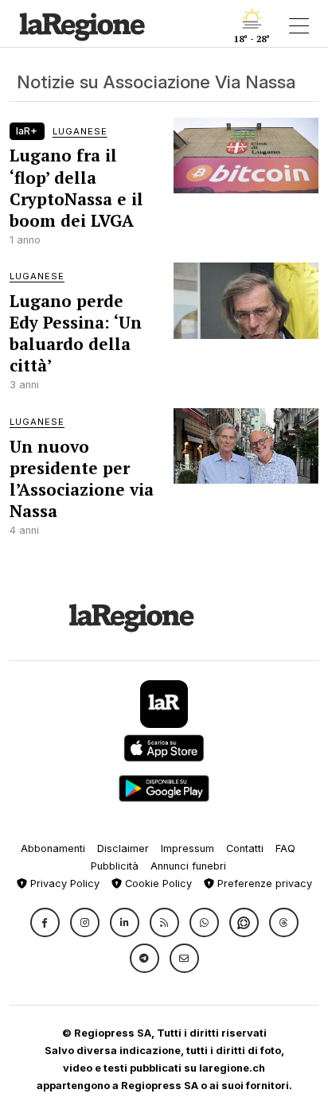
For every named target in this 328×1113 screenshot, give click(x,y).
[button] (45, 922)
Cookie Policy (157, 883)
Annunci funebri (188, 866)
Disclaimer (123, 848)
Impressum (187, 848)
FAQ (285, 848)
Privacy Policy (63, 883)
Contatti (245, 848)
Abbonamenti (53, 848)
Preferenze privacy (263, 883)
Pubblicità (115, 866)
